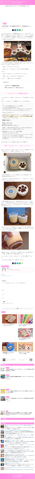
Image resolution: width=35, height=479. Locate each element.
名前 (3, 290)
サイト (3, 297)
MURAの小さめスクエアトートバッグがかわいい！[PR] (14, 454)
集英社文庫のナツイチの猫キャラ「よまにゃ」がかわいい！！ (15, 458)
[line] (20, 30)
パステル (10, 275)
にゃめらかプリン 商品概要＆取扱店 (12, 85)
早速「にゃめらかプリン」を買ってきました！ (14, 87)
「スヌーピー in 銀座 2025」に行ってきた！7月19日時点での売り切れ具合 (17, 430)
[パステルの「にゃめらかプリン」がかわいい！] (17, 30)
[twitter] (13, 30)
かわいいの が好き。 (18, 2)
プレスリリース (21, 101)
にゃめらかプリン (4, 275)
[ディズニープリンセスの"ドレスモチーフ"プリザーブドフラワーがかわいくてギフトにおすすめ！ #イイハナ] (2, 468)
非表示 (7, 82)
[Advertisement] (17, 13)
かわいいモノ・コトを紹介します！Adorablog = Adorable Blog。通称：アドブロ (17, 474)
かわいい (3, 274)
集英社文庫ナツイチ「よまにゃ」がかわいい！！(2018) (14, 440)
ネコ (8, 275)
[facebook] (15, 30)
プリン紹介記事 (8, 229)
